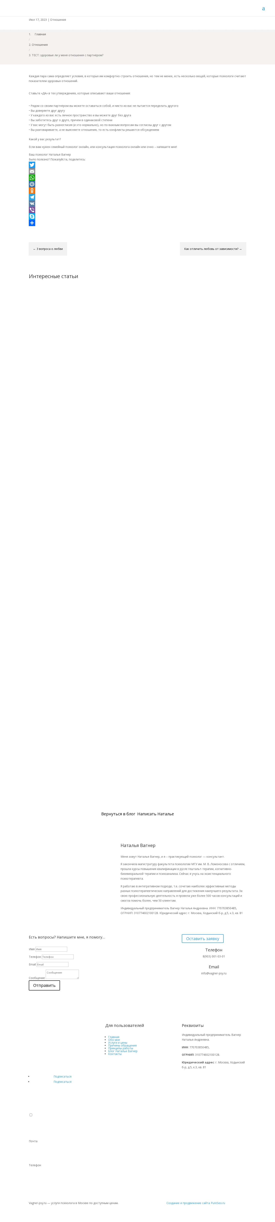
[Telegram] (137, 197)
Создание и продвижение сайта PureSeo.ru (195, 1203)
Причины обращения (122, 1045)
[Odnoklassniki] (137, 190)
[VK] (137, 203)
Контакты (115, 1054)
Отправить (44, 985)
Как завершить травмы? (55, 772)
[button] (31, 1115)
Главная (113, 1037)
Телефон (35, 957)
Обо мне (114, 1040)
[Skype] (137, 216)
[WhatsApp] (137, 178)
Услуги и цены (117, 1042)
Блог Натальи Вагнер (123, 1051)
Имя (32, 949)
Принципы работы (120, 1048)
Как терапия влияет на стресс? (61, 602)
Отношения (58, 20)
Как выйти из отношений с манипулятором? (74, 430)
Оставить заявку (202, 938)
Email (32, 964)
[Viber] (137, 210)
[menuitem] (137, 1129)
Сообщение (37, 978)
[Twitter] (137, 165)
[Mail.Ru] (137, 184)
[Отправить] (137, 223)
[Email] (137, 171)
